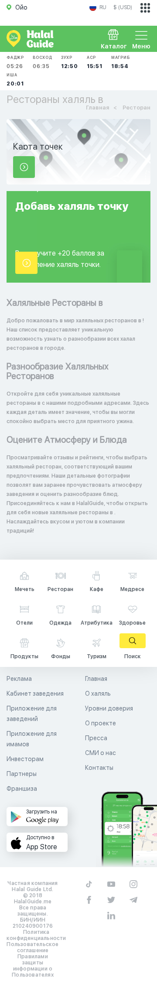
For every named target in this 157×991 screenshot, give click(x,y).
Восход (42, 62)
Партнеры (22, 773)
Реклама (19, 678)
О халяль (98, 693)
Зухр (69, 62)
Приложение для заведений (32, 713)
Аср (94, 62)
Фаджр (15, 62)
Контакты (99, 767)
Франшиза (22, 788)
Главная (96, 678)
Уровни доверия (109, 708)
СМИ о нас (100, 752)
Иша (15, 79)
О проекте (100, 723)
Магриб (120, 62)
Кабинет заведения (35, 693)
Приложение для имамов (32, 739)
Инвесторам (25, 758)
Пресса (96, 738)
